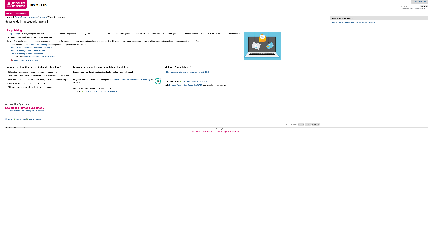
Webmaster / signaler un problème (226, 132)
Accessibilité (207, 132)
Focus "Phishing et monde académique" (28, 54)
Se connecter (419, 1)
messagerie (315, 124)
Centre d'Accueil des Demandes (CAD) (185, 85)
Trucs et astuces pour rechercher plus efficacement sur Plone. (353, 22)
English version (25, 60)
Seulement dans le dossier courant (413, 9)
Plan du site (196, 132)
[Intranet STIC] (33, 5)
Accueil (17, 17)
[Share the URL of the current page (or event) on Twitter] (20, 119)
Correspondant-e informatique (195, 81)
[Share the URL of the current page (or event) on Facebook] (33, 119)
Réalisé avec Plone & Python (216, 129)
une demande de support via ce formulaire (100, 91)
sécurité (307, 124)
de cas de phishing (39, 45)
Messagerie (43, 17)
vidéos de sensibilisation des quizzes (39, 57)
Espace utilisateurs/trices (17, 13)
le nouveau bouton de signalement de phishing (130, 80)
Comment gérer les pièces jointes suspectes (26, 111)
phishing (301, 124)
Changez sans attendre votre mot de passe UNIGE (187, 72)
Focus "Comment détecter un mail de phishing (31, 48)
